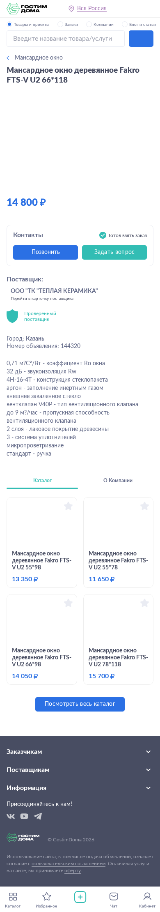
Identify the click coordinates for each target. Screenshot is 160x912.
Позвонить (46, 252)
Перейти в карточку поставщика (42, 299)
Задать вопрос (114, 252)
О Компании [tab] (118, 480)
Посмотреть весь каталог (80, 704)
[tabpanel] (80, 604)
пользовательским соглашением (68, 863)
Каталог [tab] (42, 480)
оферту (72, 870)
